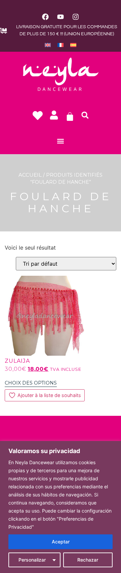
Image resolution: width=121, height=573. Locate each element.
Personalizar (32, 560)
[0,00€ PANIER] (70, 116)
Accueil (30, 175)
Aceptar (61, 541)
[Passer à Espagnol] (73, 44)
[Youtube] (60, 17)
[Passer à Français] (60, 44)
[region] (60, 507)
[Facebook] (45, 17)
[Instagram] (75, 17)
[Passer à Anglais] (47, 44)
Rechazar (87, 560)
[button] (85, 115)
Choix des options (31, 383)
